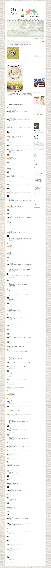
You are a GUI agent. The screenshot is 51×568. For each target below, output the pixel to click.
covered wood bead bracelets (38, 180)
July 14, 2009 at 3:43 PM (12, 368)
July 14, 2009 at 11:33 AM (12, 326)
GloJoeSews (10, 482)
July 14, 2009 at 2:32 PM (12, 359)
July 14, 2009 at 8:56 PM (12, 395)
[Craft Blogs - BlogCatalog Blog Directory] (39, 132)
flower (39, 143)
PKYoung (10, 478)
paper (41, 146)
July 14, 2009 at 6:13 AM (12, 165)
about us (14, 19)
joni (9, 252)
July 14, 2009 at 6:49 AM (12, 193)
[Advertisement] (25, 4)
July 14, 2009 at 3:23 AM (12, 112)
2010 (35, 157)
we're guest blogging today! (38, 188)
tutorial (39, 149)
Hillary (9, 220)
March (35, 199)
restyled (35, 147)
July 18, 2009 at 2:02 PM (12, 554)
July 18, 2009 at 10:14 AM (12, 550)
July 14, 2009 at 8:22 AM (12, 258)
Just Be (9, 94)
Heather (10, 245)
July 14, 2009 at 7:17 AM (12, 197)
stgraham (10, 126)
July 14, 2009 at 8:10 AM (12, 233)
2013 (35, 154)
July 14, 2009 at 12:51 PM (12, 343)
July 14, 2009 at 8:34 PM (12, 388)
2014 (35, 153)
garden (43, 143)
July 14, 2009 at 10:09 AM (12, 304)
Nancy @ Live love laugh (12, 148)
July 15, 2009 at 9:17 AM (12, 473)
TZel (9, 345)
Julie (9, 428)
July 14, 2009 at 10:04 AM (12, 300)
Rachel (10, 513)
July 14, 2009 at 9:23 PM (12, 403)
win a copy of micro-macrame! (38, 181)
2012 (35, 155)
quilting (31, 19)
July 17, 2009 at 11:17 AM (12, 541)
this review (12, 120)
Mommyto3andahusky (12, 110)
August (35, 169)
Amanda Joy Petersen (11, 445)
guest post (42, 144)
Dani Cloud (10, 517)
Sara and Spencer (11, 496)
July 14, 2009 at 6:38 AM (12, 189)
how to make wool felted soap (38, 179)
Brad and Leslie (11, 324)
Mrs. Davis (10, 263)
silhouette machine (36, 148)
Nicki (9, 543)
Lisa (9, 259)
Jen (9, 316)
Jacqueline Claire (11, 175)
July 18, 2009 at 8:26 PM (12, 559)
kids (39, 146)
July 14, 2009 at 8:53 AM (12, 277)
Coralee (10, 216)
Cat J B (10, 130)
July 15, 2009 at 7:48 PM (12, 500)
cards (36, 142)
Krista (9, 328)
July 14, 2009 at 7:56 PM (12, 384)
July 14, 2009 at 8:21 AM (12, 254)
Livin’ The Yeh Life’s (11, 381)
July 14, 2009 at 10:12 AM (12, 311)
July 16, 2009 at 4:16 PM (12, 529)
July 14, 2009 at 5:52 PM (12, 376)
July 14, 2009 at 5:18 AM (12, 137)
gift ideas (35, 144)
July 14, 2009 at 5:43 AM (12, 152)
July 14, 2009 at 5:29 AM (12, 142)
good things (38, 144)
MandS (10, 464)
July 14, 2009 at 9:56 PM (12, 415)
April (35, 197)
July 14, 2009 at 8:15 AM (12, 240)
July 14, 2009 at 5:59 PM (12, 380)
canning (34, 142)
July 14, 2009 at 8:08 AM (12, 223)
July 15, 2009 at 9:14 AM (12, 459)
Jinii (9, 506)
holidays (38, 145)
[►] (39, 161)
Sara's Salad (36, 186)
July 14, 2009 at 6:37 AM (12, 181)
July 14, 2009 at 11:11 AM (12, 319)
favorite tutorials (20, 19)
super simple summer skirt (38, 185)
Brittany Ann (10, 187)
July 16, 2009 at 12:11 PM (12, 525)
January (36, 204)
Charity (10, 191)
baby (37, 141)
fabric (36, 143)
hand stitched (35, 145)
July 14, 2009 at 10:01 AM (12, 295)
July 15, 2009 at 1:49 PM (12, 480)
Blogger (48, 564)
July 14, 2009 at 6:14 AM (12, 169)
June (35, 192)
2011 (35, 156)
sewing (43, 147)
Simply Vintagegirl (11, 118)
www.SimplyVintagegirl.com (12, 123)
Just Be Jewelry (9, 44)
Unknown (10, 157)
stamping (40, 148)
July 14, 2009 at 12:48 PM (12, 339)
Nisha (9, 400)
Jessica (10, 205)
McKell (10, 336)
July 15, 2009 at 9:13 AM (12, 447)
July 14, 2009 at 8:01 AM (12, 219)
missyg (10, 548)
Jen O (9, 530)
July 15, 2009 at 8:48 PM (12, 508)
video (41, 149)
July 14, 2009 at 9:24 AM (12, 291)
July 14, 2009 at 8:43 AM (12, 271)
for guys (41, 143)
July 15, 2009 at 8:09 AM (12, 432)
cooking (38, 142)
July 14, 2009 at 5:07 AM (12, 133)
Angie (9, 555)
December (36, 159)
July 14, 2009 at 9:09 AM (12, 286)
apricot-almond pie (37, 172)
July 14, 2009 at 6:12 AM (12, 159)
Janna (9, 212)
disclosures (36, 19)
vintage (43, 149)
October (36, 164)
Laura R (10, 489)
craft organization (42, 142)
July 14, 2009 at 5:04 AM (12, 129)
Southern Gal (10, 167)
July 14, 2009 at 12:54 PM (12, 347)
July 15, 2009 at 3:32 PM (12, 491)
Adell (9, 309)
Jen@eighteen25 (11, 365)
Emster (10, 305)
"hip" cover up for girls (37, 189)
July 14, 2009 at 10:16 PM (12, 423)
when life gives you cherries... (38, 178)
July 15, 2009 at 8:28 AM (12, 439)
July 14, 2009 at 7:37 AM (12, 207)
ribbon (37, 147)
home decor (42, 145)
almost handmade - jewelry (38, 187)
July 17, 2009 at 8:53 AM (12, 533)
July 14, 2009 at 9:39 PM (12, 411)
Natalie (10, 539)
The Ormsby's (10, 413)
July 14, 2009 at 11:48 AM (12, 331)
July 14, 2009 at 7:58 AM (12, 214)
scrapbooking (39, 147)
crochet (26, 19)
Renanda (10, 522)
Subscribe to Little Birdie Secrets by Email (38, 56)
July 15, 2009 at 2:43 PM (12, 484)
